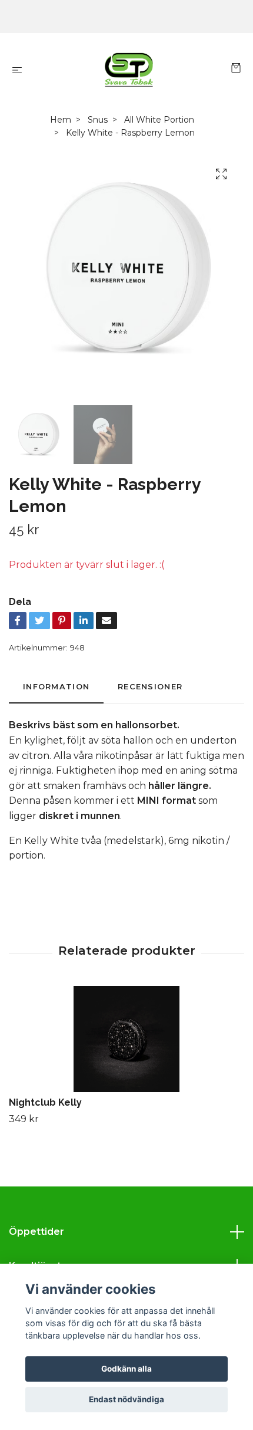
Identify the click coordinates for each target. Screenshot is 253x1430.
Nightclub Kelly (45, 1102)
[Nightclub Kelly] (126, 1039)
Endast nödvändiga (126, 1399)
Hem (60, 119)
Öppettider (36, 1231)
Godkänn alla (126, 1368)
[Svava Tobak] (129, 69)
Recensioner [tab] (150, 686)
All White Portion (159, 119)
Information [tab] (56, 686)
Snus (98, 119)
